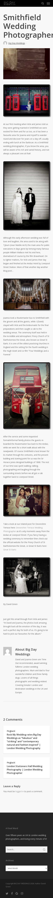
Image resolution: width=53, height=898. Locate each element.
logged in (19, 791)
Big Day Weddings (16, 43)
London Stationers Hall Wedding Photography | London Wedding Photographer (24, 770)
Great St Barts (9, 549)
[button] (48, 3)
